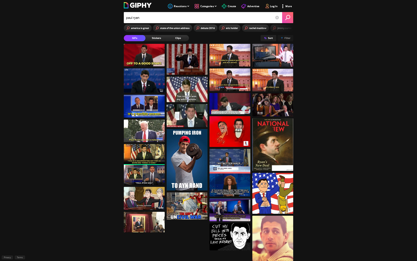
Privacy (7, 257)
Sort (270, 38)
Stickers (156, 38)
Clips (178, 38)
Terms (20, 257)
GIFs (134, 38)
